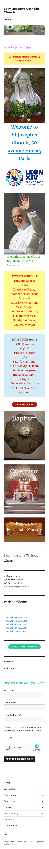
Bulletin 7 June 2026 (16, 624)
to (35, 127)
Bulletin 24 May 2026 (17, 628)
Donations (9, 819)
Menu (8, 20)
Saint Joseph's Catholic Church (16, 841)
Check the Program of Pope (23, 256)
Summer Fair (10, 825)
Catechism (24, 471)
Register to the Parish (24, 647)
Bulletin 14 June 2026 (17, 621)
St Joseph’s (9, 789)
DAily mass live (24, 405)
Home (7, 783)
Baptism (24, 418)
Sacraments (10, 795)
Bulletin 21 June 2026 (17, 617)
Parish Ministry (11, 813)
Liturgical (8, 807)
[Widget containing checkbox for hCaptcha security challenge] (23, 747)
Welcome (22, 127)
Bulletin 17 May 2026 (16, 631)
